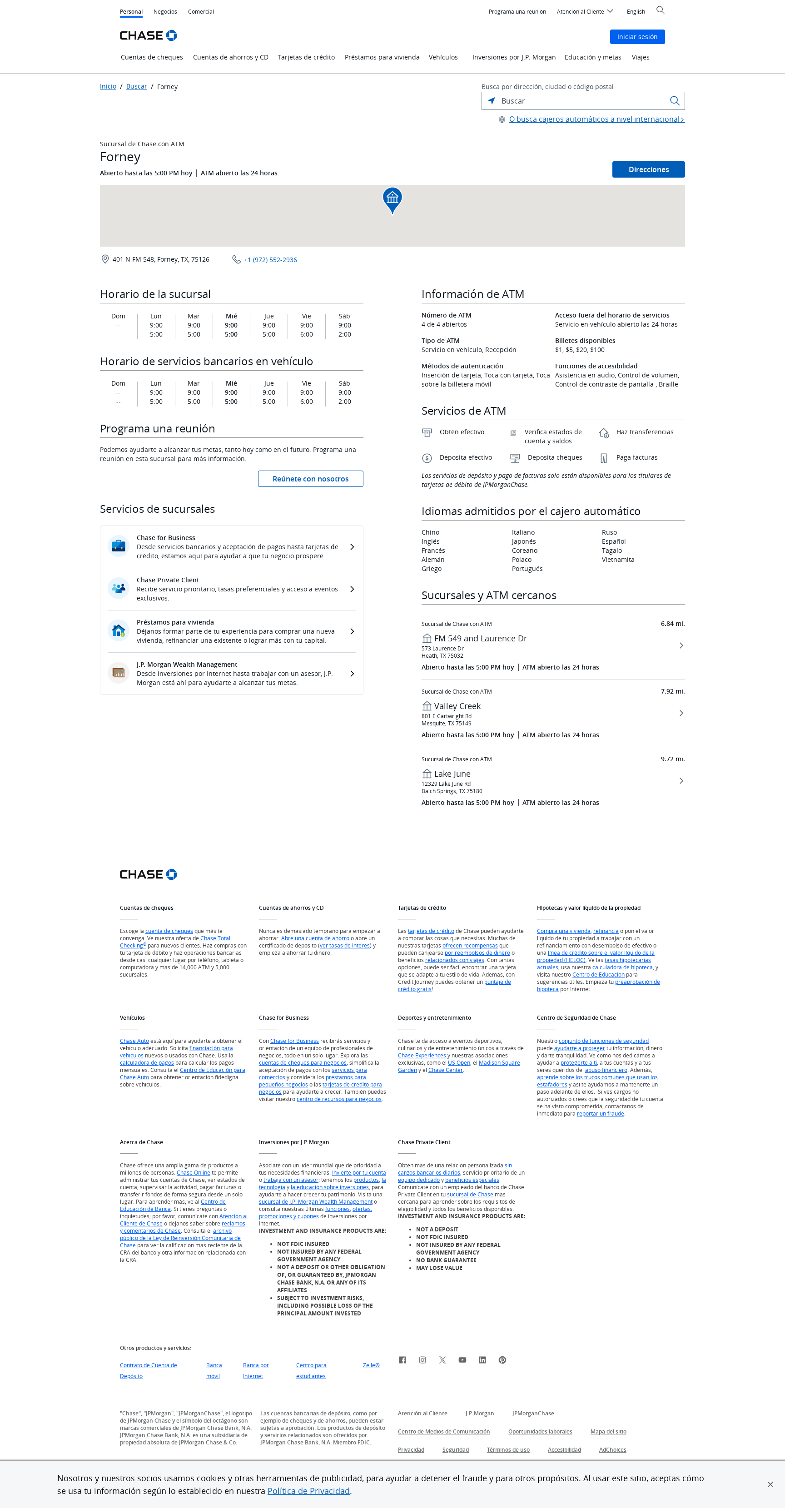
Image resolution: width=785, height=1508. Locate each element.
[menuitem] (517, 12)
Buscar (136, 86)
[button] (770, 1484)
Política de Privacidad (309, 1490)
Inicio (108, 86)
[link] (402, 1361)
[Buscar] (675, 100)
